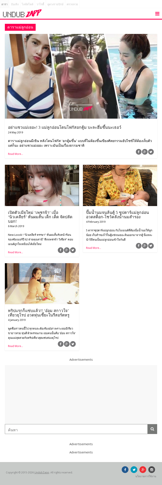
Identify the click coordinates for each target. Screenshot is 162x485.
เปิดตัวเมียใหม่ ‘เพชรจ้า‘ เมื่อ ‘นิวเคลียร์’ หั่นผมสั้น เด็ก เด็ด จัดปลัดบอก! (40, 217)
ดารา (4, 4)
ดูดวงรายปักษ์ (55, 4)
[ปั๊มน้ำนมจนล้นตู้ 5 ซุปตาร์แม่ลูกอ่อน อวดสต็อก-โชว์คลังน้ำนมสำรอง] (120, 167)
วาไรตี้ (40, 4)
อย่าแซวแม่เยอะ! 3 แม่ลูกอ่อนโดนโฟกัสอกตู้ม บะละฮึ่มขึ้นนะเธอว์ (64, 127)
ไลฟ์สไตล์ (27, 4)
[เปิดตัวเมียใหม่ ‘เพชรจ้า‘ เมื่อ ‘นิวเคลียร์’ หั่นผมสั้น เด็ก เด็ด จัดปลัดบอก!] (42, 167)
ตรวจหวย (72, 4)
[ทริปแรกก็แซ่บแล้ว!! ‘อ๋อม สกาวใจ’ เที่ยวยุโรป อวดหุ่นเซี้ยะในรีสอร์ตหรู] (42, 265)
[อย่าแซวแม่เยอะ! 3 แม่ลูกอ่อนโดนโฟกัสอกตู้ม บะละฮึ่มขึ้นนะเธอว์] (81, 36)
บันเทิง (15, 4)
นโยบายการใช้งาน (145, 476)
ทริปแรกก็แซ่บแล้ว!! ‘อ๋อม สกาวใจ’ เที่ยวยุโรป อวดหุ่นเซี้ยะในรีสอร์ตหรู (38, 312)
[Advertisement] (81, 394)
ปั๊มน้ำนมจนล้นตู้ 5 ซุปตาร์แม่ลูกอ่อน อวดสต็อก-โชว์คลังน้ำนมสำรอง (117, 214)
